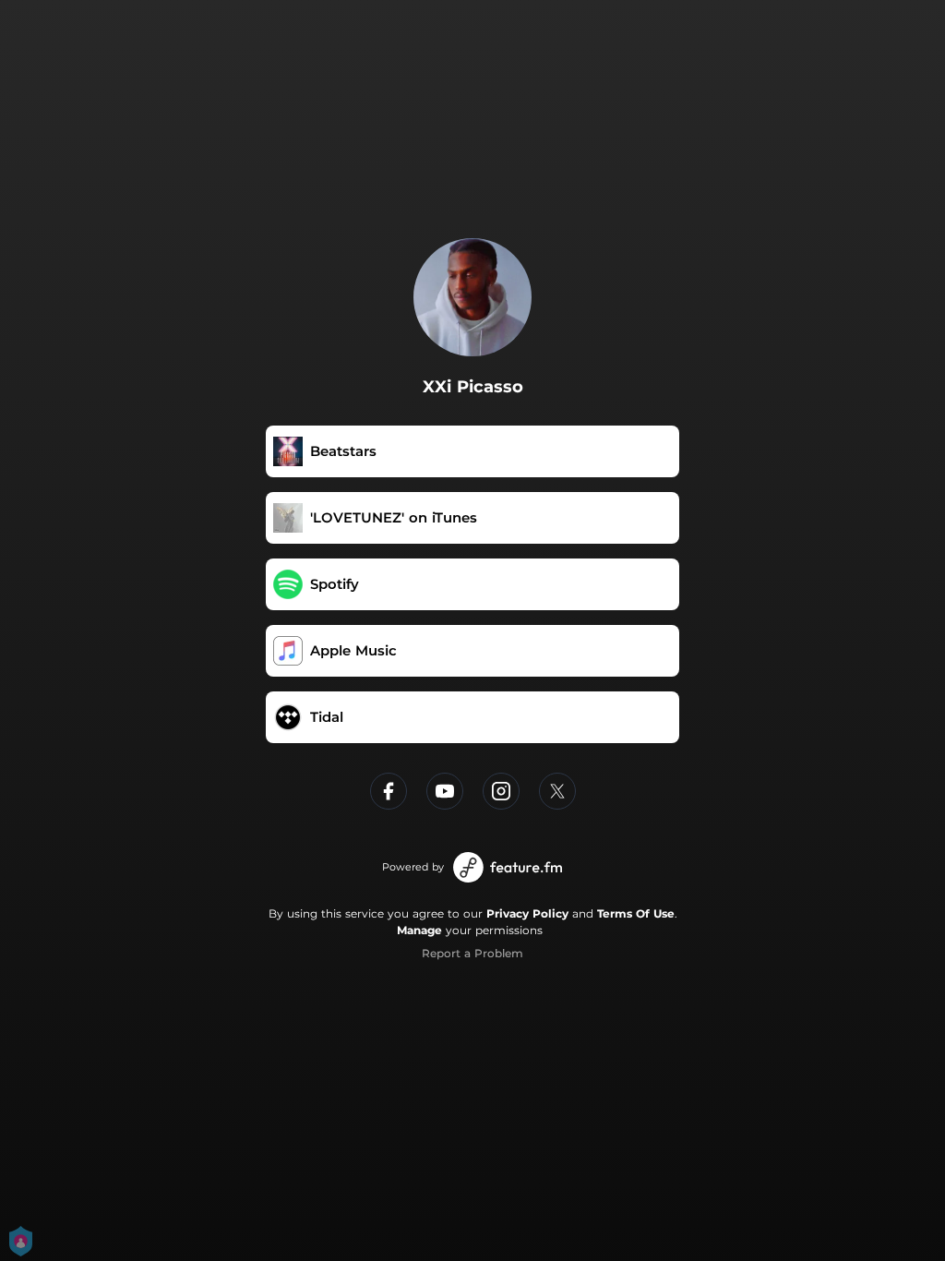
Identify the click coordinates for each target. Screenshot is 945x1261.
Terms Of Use (636, 913)
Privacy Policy (527, 913)
